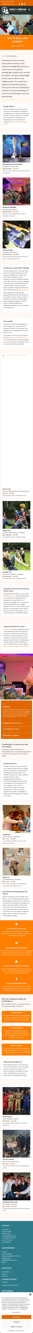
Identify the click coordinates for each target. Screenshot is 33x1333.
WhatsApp (7, 4)
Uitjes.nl (4, 1262)
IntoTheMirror (6, 1272)
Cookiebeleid (11, 1330)
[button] (30, 1294)
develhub (4, 1282)
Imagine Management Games (11, 1256)
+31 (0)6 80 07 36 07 (8, 1)
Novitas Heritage (7, 1254)
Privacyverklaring (20, 1330)
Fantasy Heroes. (24, 290)
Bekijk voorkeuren (16, 1327)
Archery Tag (14, 338)
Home (3, 56)
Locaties (4, 1252)
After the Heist (15, 122)
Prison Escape (8, 629)
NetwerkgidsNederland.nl (9, 1260)
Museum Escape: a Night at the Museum (16, 646)
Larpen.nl (4, 1274)
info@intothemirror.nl (12, 723)
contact (27, 712)
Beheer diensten (16, 1312)
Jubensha (12, 596)
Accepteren (16, 1317)
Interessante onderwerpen (10, 1285)
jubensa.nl (5, 1276)
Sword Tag (23, 338)
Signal (12, 4)
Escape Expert (6, 1258)
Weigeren (16, 1322)
